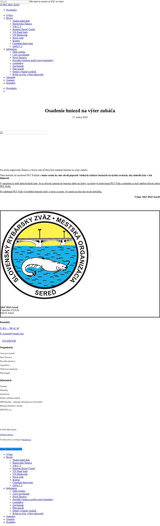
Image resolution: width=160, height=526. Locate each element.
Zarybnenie (5, 394)
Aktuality (4, 390)
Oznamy (3, 386)
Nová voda (17, 477)
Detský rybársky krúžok (10, 398)
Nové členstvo (6, 357)
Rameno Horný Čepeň (23, 468)
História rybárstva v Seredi (11, 406)
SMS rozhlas (18, 491)
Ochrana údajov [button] (6, 434)
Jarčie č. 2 (17, 485)
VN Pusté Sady (20, 471)
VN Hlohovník (20, 474)
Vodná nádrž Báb (21, 460)
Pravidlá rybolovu (7, 361)
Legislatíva (5, 365)
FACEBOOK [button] (9, 340)
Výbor (9, 454)
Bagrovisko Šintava (22, 462)
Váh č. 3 (16, 465)
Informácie (11, 488)
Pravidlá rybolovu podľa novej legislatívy (32, 499)
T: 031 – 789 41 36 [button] (9, 328)
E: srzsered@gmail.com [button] (11, 333)
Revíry (9, 457)
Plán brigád (5, 373)
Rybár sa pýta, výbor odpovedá (27, 513)
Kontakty (10, 522)
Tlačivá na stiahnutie (9, 369)
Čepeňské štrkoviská (22, 482)
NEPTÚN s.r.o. (6, 410)
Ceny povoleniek (7, 353)
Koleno (16, 479)
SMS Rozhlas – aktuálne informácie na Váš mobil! (21, 402)
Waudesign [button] (26, 439)
